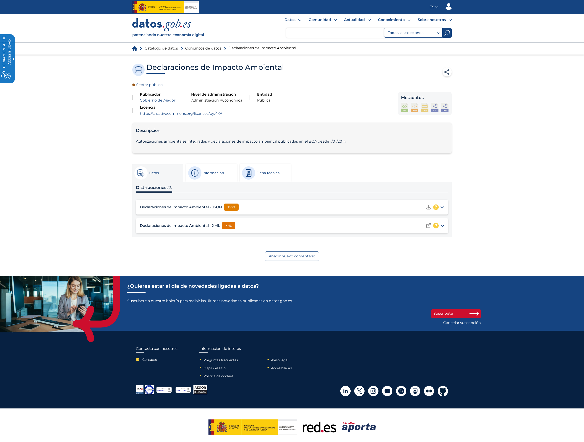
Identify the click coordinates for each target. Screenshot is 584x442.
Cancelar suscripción (462, 323)
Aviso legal (279, 360)
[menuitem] (289, 21)
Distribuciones (154, 187)
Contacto (149, 360)
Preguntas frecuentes (220, 360)
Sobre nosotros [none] (432, 20)
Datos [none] (289, 20)
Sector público (149, 85)
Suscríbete (443, 313)
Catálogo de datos (161, 48)
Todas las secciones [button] (405, 33)
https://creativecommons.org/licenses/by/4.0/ (181, 113)
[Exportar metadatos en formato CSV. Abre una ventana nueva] (424, 107)
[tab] (157, 173)
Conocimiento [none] (391, 20)
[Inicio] (168, 28)
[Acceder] (428, 225)
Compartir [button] (447, 71)
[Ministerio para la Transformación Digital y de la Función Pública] (165, 7)
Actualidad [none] (354, 20)
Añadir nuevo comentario (292, 256)
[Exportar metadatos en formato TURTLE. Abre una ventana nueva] (434, 107)
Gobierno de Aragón (158, 100)
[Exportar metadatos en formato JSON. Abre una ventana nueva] (414, 107)
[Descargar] (428, 207)
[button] (434, 7)
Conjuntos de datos (203, 48)
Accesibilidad (281, 368)
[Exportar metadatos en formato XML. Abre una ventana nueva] (404, 107)
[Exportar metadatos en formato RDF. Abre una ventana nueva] (444, 107)
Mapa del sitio (214, 368)
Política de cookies (218, 376)
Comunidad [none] (320, 20)
